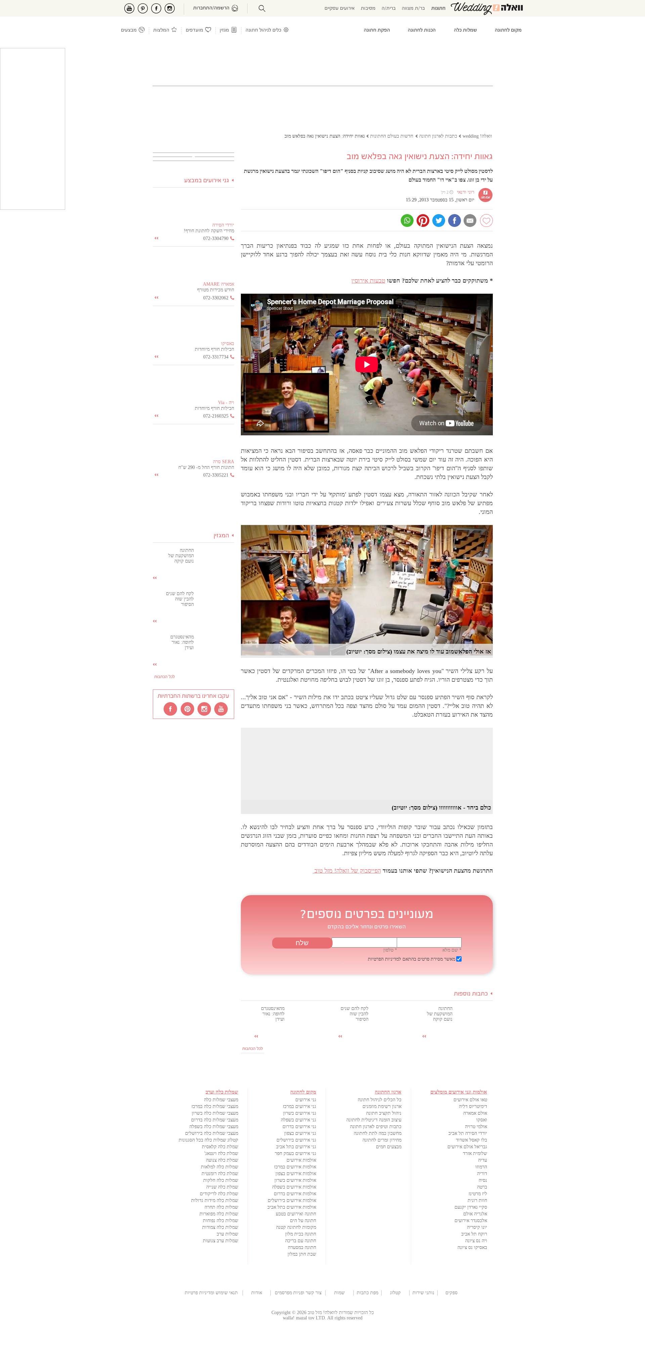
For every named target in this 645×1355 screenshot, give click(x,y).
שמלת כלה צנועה (222, 1160)
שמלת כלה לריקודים (219, 1193)
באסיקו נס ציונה (472, 1247)
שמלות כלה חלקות (220, 1180)
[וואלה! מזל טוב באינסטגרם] (204, 708)
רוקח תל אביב (474, 1234)
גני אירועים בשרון (299, 1113)
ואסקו (481, 1119)
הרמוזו (481, 1166)
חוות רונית (477, 1200)
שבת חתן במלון (302, 1254)
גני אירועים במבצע (206, 181)
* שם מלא (452, 950)
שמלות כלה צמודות (220, 1227)
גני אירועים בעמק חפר (295, 1153)
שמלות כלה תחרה (221, 1207)
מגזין (224, 30)
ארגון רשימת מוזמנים (381, 1106)
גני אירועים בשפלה (298, 1119)
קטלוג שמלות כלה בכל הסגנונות (208, 1140)
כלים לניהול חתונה (263, 30)
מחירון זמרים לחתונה (381, 1140)
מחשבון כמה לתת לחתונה (377, 1133)
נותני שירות (423, 1292)
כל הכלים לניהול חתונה (379, 1099)
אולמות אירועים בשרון (295, 1180)
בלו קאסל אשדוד (471, 1140)
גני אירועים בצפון (300, 1133)
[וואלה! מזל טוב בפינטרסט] (187, 708)
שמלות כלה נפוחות (220, 1220)
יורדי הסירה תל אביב (467, 1133)
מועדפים (194, 30)
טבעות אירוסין (368, 280)
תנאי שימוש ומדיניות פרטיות (211, 1292)
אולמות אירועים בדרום (295, 1193)
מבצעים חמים (388, 1146)
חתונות (438, 8)
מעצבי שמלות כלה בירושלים (211, 1133)
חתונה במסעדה (302, 1247)
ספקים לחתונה (451, 1293)
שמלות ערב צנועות (220, 1240)
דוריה (482, 1173)
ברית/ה (389, 8)
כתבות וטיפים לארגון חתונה (375, 1126)
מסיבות (368, 8)
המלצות (161, 30)
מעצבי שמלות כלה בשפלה (213, 1126)
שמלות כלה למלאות (219, 1166)
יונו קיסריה (477, 1227)
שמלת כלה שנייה (222, 1187)
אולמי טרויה (476, 1126)
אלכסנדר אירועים (471, 1220)
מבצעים (129, 30)
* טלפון (390, 950)
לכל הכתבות (252, 1049)
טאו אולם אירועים (470, 1099)
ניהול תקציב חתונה (383, 1113)
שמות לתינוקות (339, 1293)
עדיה (482, 1160)
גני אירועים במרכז (299, 1106)
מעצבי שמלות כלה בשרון (215, 1113)
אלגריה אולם (475, 1213)
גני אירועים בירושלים (296, 1140)
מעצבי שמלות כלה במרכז (214, 1106)
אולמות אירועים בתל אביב (291, 1207)
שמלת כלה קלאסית (220, 1146)
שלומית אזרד (475, 1153)
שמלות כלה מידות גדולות (214, 1200)
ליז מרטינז (478, 1193)
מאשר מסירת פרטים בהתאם (411, 959)
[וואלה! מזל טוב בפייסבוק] (171, 708)
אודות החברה (256, 1293)
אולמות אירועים (301, 1160)
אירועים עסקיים (340, 8)
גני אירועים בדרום (299, 1126)
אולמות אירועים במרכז (295, 1166)
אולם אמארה (475, 1113)
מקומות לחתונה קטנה (296, 1227)
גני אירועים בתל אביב (296, 1146)
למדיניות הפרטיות (384, 959)
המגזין (221, 536)
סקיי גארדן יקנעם (471, 1207)
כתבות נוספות (471, 994)
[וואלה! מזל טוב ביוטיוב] (221, 708)
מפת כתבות (367, 1292)
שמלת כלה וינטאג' (221, 1153)
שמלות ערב (227, 1234)
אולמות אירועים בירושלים (292, 1200)
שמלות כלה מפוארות (219, 1213)
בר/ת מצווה (413, 8)
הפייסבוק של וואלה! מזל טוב (347, 870)
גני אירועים (305, 1099)
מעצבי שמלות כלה (221, 1099)
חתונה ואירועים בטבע (296, 1213)
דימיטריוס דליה (473, 1106)
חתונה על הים (303, 1220)
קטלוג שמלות (395, 1293)
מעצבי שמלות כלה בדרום (214, 1119)
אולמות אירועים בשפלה (294, 1187)
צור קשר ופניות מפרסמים (298, 1292)
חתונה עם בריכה (300, 1240)
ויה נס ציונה (476, 1240)
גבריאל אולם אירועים (467, 1146)
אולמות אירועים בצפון (295, 1173)
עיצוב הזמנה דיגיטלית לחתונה (373, 1119)
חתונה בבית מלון (300, 1234)
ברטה (482, 1187)
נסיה (483, 1180)
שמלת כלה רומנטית (220, 1173)
